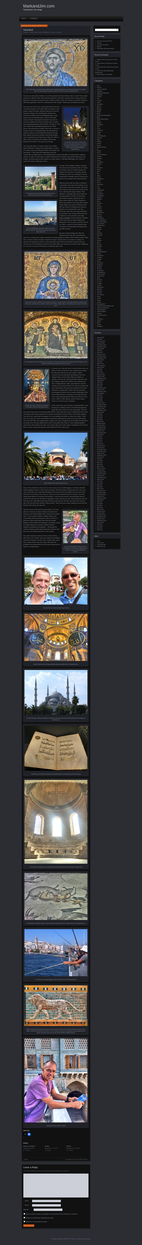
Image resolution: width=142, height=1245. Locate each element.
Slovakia (99, 266)
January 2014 (101, 513)
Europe (99, 145)
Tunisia (99, 298)
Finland (99, 151)
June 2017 (100, 438)
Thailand (99, 293)
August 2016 (100, 457)
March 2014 (100, 509)
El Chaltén (109, 74)
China (98, 128)
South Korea (100, 276)
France (99, 152)
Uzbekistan (100, 319)
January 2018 (101, 425)
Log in (98, 541)
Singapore (100, 265)
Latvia (98, 188)
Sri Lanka (99, 280)
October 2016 (100, 453)
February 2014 (101, 511)
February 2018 (101, 423)
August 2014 (100, 500)
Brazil (98, 117)
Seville (47, 1146)
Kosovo (99, 182)
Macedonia (100, 194)
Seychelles (100, 263)
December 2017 (101, 427)
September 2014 (101, 498)
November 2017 (101, 429)
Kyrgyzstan (100, 184)
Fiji (97, 149)
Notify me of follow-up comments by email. (40, 1218)
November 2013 (101, 517)
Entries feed (100, 542)
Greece (99, 160)
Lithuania (99, 192)
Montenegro (100, 212)
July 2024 (99, 361)
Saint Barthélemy (101, 251)
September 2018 (101, 410)
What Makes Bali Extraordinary (105, 48)
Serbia (99, 261)
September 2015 (101, 477)
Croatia (99, 132)
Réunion (99, 244)
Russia (99, 248)
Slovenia (99, 268)
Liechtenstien (100, 190)
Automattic (87, 1239)
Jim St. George (31, 25)
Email (25, 1205)
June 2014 (100, 503)
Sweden (99, 285)
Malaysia (99, 197)
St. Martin (99, 283)
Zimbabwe (100, 326)
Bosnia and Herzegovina (104, 115)
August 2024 (100, 360)
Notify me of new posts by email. (36, 1221)
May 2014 (99, 505)
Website (26, 1209)
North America (101, 225)
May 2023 (99, 371)
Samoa (99, 253)
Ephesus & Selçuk (29, 1146)
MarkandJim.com (39, 6)
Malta (98, 201)
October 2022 (100, 376)
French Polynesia (102, 154)
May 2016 (99, 462)
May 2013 (99, 528)
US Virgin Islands (102, 315)
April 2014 (100, 507)
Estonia (99, 143)
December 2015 (101, 472)
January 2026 (101, 343)
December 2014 (101, 492)
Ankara (68, 1146)
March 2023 (100, 373)
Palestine (99, 233)
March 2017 (100, 444)
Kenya (98, 181)
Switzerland (100, 287)
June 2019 (100, 397)
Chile (98, 126)
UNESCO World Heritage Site (42, 32)
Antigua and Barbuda (103, 93)
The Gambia (100, 294)
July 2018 (99, 414)
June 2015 (100, 483)
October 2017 (100, 431)
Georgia (99, 156)
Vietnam (99, 321)
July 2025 (99, 350)
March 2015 (100, 489)
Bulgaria (99, 123)
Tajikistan (99, 289)
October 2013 (100, 518)
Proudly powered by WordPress (60, 1239)
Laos (98, 186)
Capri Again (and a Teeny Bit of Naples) (76, 1159)
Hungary (99, 164)
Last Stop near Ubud (102, 45)
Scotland (99, 257)
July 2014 (99, 502)
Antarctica (99, 91)
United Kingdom (101, 309)
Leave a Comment (56, 32)
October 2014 (100, 496)
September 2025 (101, 347)
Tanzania (99, 291)
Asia (98, 98)
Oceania (99, 229)
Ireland (99, 169)
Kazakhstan (100, 179)
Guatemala (100, 162)
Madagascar (100, 195)
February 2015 (101, 490)
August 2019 (100, 393)
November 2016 (101, 451)
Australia (99, 100)
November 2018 (101, 406)
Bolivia (99, 113)
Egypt (98, 139)
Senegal (99, 259)
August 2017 (100, 434)
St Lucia (99, 281)
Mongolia (99, 210)
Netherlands (100, 218)
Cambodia (100, 124)
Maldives (99, 199)
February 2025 (101, 354)
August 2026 (100, 337)
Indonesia (99, 167)
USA (98, 317)
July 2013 (99, 524)
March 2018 (100, 421)
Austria (99, 102)
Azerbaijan (100, 104)
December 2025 (101, 345)
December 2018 (101, 404)
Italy (98, 173)
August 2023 (100, 367)
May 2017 (99, 440)
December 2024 (101, 356)
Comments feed (101, 544)
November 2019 (101, 388)
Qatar (98, 242)
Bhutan (99, 111)
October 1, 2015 (42, 25)
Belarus (99, 108)
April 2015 (100, 487)
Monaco (99, 209)
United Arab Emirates (103, 308)
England (99, 141)
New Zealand (100, 223)
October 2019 (100, 390)
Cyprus (99, 134)
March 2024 (100, 363)
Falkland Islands (101, 147)
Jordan (99, 177)
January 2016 (101, 470)
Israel (98, 171)
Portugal (99, 240)
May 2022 (99, 386)
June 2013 (100, 526)
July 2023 (99, 369)
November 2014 (101, 494)
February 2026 (101, 341)
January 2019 (101, 403)
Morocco (99, 214)
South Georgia (101, 274)
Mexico (99, 205)
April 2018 (100, 419)
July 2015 (99, 481)
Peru (98, 237)
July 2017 (99, 436)
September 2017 (101, 432)
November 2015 (101, 474)
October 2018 (100, 408)
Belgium (99, 110)
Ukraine (99, 302)
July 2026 (99, 339)
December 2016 (101, 449)
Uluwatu (99, 43)
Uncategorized (101, 304)
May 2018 (99, 418)
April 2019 (100, 401)
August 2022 (100, 380)
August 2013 (100, 522)
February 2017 (101, 446)
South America (101, 272)
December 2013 (101, 515)
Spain (98, 278)
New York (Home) (102, 222)
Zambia (99, 324)
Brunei (99, 121)
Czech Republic (101, 136)
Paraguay (99, 235)
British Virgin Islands (102, 119)
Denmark (99, 138)
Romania (99, 246)
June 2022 (100, 384)
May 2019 (99, 399)
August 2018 (100, 412)
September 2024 (101, 358)
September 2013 (101, 520)
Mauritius (99, 203)
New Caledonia (101, 220)
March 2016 (100, 466)
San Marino (100, 255)
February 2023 (101, 375)
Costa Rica (100, 130)
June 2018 (100, 416)
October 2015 (100, 475)
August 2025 (100, 348)
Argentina (99, 95)
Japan (98, 175)
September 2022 (101, 378)
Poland (99, 238)
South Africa (100, 270)
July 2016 (99, 459)
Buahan (99, 46)
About (23, 18)
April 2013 (100, 530)
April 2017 (100, 442)
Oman (98, 231)
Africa (98, 85)
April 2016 (100, 464)
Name (26, 1201)
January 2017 (101, 447)
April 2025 (100, 352)
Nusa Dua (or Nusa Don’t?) (104, 41)
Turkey (31, 32)
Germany (99, 158)
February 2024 (101, 365)
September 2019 (101, 391)
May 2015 (99, 485)
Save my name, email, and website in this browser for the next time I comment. (52, 1214)
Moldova (99, 207)
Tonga (98, 296)
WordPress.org (101, 546)
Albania (99, 87)
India (98, 166)
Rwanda (99, 250)
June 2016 (100, 460)
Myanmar (99, 216)
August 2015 (100, 479)
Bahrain (99, 106)
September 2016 (101, 455)
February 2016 (101, 468)
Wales (98, 322)
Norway (99, 227)
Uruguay (99, 313)
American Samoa (102, 89)
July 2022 (99, 382)
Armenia (99, 96)
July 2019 (99, 395)
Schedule (33, 18)
